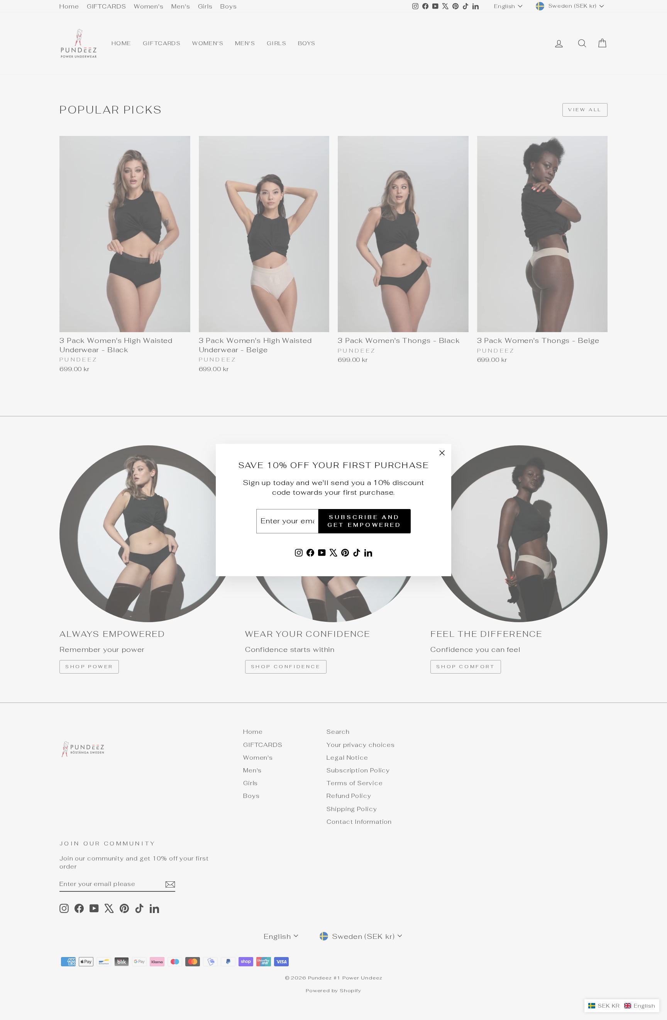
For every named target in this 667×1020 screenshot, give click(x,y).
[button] (621, 1005)
